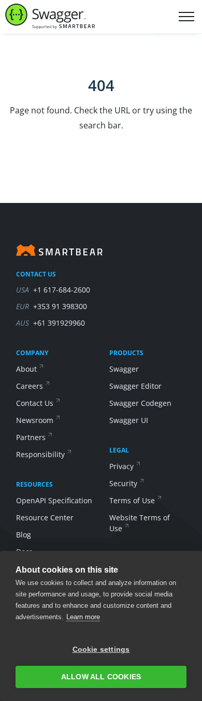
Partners (31, 437)
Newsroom (34, 420)
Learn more (83, 617)
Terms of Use (132, 500)
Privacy (121, 466)
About (26, 369)
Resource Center (45, 517)
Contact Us (34, 403)
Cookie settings (101, 649)
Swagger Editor (135, 386)
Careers (29, 386)
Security (123, 483)
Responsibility (40, 454)
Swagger (124, 369)
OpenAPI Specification (54, 500)
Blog (23, 534)
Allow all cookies (101, 677)
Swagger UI (128, 420)
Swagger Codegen (140, 403)
